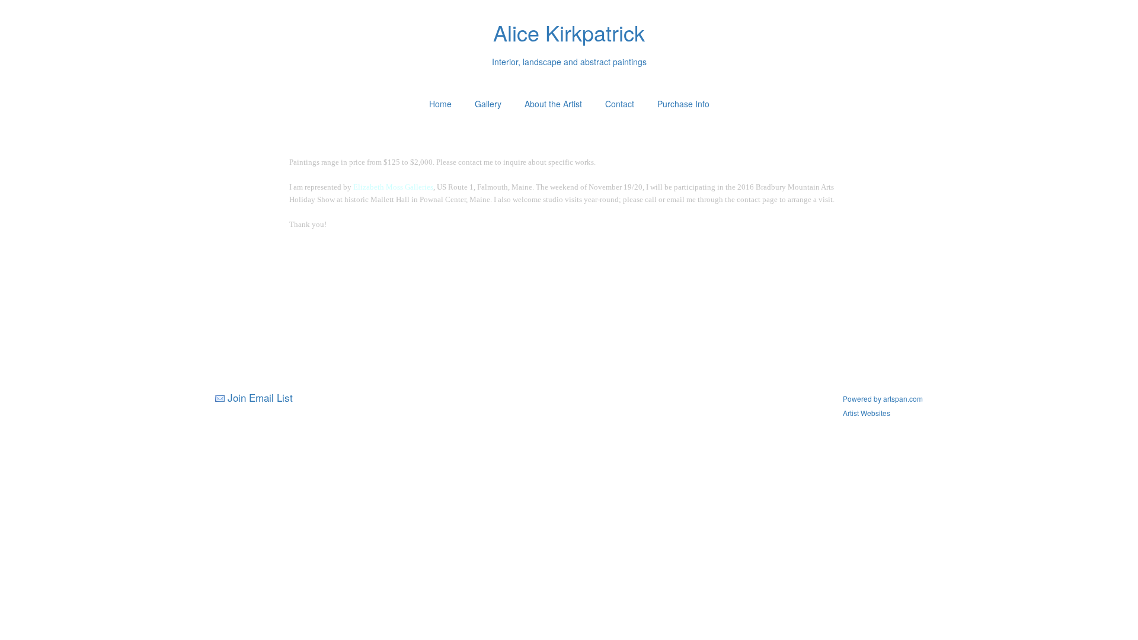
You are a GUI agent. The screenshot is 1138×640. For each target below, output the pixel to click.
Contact (619, 104)
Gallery (488, 104)
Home (440, 104)
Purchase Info (683, 104)
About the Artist (553, 104)
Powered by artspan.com (883, 398)
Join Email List (260, 397)
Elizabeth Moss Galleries (393, 187)
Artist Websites (866, 413)
